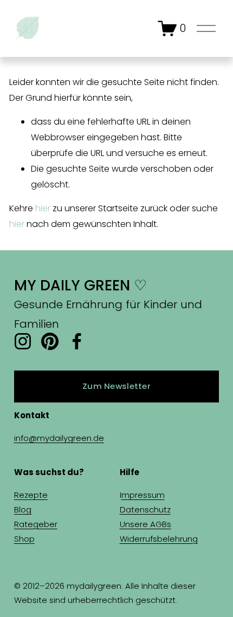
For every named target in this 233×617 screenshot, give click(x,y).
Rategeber (35, 524)
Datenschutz (145, 509)
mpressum (143, 495)
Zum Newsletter (116, 386)
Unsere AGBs (145, 524)
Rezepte (31, 495)
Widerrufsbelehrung (159, 538)
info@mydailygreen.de (59, 438)
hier (42, 208)
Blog (22, 509)
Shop (24, 538)
